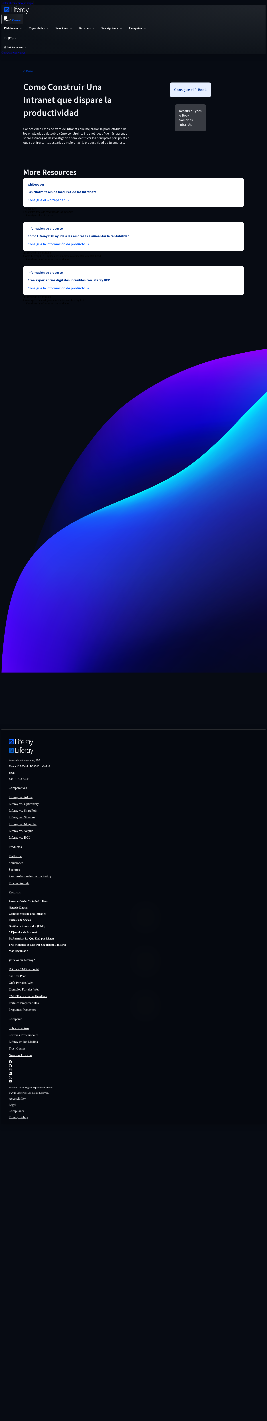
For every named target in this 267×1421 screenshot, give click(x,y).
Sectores (14, 869)
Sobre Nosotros (19, 1028)
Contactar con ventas (13, 52)
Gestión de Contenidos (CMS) (27, 926)
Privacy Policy (18, 1117)
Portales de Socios (20, 919)
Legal (12, 1104)
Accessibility (17, 1098)
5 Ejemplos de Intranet (23, 932)
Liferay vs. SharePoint (23, 810)
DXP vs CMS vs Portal (24, 969)
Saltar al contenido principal (17, 3)
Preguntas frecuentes (22, 1009)
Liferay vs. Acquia (21, 831)
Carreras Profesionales (23, 1035)
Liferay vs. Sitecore (22, 817)
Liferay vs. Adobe (21, 797)
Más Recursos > (18, 950)
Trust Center (17, 1048)
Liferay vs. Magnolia (23, 824)
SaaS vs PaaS (18, 976)
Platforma (15, 856)
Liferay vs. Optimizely (24, 804)
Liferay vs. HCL (20, 837)
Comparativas (18, 788)
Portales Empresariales (24, 1003)
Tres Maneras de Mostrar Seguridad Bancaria (37, 944)
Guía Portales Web (21, 982)
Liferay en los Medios (23, 1041)
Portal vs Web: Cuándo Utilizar (28, 901)
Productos (15, 847)
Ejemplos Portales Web (24, 989)
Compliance (17, 1111)
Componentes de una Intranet (27, 913)
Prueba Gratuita (19, 883)
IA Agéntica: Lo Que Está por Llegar (31, 938)
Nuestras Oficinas (20, 1055)
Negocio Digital (18, 907)
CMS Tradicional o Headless (28, 996)
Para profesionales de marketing (30, 876)
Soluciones (16, 863)
